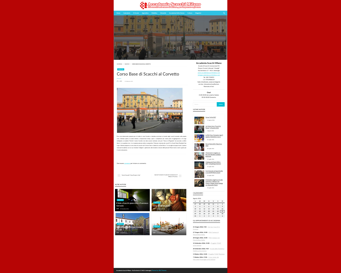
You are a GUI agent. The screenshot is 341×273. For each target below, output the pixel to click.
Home (118, 13)
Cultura (189, 13)
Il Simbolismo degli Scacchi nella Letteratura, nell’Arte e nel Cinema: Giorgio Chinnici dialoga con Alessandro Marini (214, 182)
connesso (127, 163)
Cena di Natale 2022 (161, 206)
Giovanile (163, 13)
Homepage (119, 64)
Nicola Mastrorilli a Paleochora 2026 (213, 145)
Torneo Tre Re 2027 (210, 117)
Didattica (154, 13)
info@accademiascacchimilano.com (209, 75)
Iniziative (127, 64)
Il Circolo (136, 13)
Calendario (126, 13)
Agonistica (145, 13)
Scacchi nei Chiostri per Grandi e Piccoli (129, 228)
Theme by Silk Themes (159, 270)
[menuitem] (118, 13)
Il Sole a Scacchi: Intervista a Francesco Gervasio (132, 204)
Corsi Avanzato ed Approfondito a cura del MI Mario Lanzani (214, 172)
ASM (120, 81)
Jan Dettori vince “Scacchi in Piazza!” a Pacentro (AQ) (213, 127)
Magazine (198, 13)
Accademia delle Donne (176, 13)
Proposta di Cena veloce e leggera (167, 230)
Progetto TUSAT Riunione (216, 254)
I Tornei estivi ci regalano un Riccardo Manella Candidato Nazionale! (213, 154)
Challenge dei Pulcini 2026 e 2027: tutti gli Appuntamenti (213, 163)
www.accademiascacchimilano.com (209, 73)
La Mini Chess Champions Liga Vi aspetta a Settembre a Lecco (214, 136)
